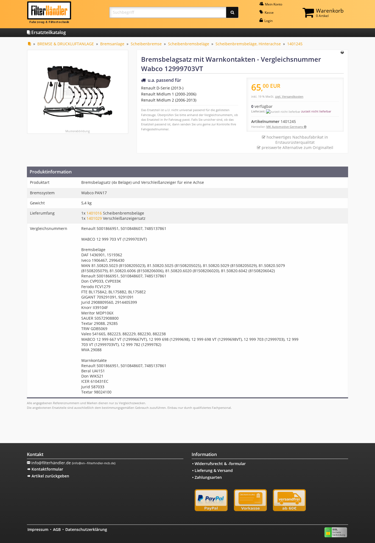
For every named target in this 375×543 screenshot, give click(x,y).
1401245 (295, 43)
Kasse (269, 12)
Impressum (37, 529)
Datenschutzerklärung (86, 529)
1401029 (94, 218)
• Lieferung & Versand (212, 470)
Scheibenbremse (146, 43)
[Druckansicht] (342, 53)
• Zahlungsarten (207, 477)
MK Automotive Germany (285, 127)
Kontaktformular (46, 469)
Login (268, 20)
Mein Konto (273, 4)
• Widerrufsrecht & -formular (219, 463)
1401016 (94, 213)
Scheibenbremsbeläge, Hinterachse (248, 43)
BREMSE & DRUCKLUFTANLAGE (65, 43)
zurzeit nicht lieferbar (316, 111)
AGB (57, 529)
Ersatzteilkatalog (48, 32)
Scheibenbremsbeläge (188, 43)
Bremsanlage (112, 43)
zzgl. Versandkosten (289, 96)
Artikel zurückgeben (49, 476)
